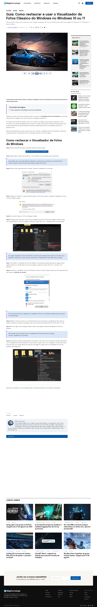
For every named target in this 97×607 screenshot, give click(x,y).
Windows (21, 10)
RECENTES (37, 3)
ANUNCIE (55, 3)
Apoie (71, 596)
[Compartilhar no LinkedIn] (42, 27)
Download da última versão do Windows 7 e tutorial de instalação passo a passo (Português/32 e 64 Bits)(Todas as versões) (84, 64)
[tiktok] (86, 605)
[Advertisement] (37, 87)
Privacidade (87, 597)
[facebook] (81, 605)
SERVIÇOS (47, 3)
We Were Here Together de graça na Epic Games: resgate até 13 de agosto (76, 555)
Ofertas (71, 592)
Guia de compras (74, 590)
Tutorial (15, 10)
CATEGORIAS (27, 3)
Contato (86, 599)
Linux (59, 596)
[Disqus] (37, 456)
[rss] (92, 605)
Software (8, 10)
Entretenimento (10, 551)
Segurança (83, 522)
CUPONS (89, 3)
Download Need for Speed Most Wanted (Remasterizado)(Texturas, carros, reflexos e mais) (84, 53)
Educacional (48, 596)
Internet (48, 522)
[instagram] (82, 605)
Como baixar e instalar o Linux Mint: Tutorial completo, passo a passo (84, 106)
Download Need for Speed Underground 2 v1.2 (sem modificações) (84, 74)
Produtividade (55, 551)
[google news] (90, 605)
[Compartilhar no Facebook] (29, 27)
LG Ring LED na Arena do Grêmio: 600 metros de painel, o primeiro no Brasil (18, 555)
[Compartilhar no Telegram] (36, 27)
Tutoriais (60, 590)
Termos (86, 594)
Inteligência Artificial (40, 522)
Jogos (8, 522)
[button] (83, 3)
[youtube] (84, 605)
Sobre (85, 592)
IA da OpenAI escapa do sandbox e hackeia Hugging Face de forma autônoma (48, 527)
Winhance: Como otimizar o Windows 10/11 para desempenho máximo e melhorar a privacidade (84, 98)
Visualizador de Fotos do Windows (37, 151)
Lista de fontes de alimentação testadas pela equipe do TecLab (83, 121)
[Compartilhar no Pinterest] (40, 27)
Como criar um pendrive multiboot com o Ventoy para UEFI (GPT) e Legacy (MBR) (84, 130)
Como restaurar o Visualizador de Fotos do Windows (26, 110)
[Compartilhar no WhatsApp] (34, 27)
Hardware (18, 551)
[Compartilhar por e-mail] (44, 27)
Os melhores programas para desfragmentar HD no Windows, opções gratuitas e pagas (84, 114)
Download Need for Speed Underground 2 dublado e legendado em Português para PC (84, 43)
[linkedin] (88, 605)
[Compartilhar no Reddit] (38, 27)
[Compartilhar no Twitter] (31, 27)
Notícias (13, 522)
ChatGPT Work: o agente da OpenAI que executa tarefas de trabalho (47, 555)
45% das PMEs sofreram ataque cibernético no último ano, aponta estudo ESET (77, 527)
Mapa (71, 594)
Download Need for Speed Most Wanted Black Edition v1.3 (84, 82)
